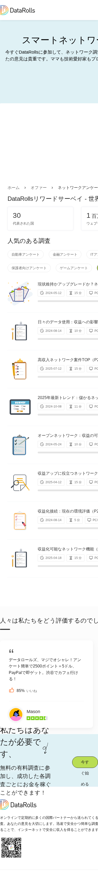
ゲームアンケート (74, 268)
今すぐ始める (85, 764)
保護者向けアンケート (29, 268)
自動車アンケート (26, 254)
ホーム (14, 187)
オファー (39, 187)
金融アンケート (65, 254)
